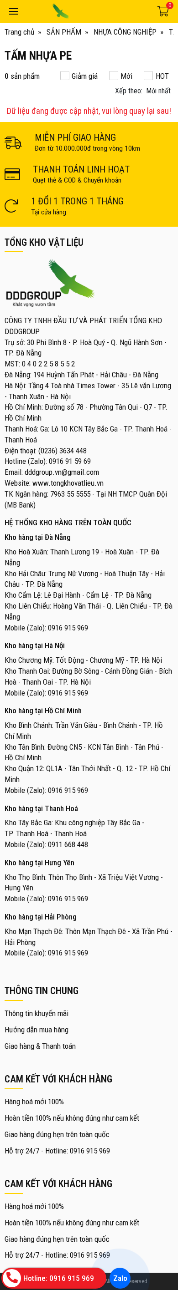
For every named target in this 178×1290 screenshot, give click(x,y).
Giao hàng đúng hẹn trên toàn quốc (57, 1134)
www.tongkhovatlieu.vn (68, 483)
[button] (144, 91)
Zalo (120, 1278)
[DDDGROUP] (86, 11)
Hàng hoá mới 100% (34, 1101)
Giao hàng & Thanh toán (40, 1046)
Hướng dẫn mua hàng (36, 1029)
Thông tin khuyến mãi (36, 1013)
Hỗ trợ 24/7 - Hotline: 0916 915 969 (57, 1150)
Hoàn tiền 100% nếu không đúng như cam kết (72, 1117)
